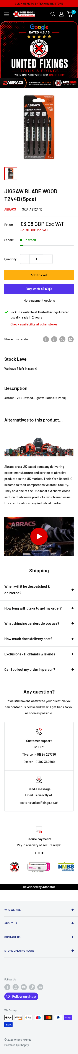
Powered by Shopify (16, 1045)
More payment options (39, 300)
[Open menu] (6, 14)
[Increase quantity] (47, 259)
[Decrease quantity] (24, 259)
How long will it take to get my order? (33, 608)
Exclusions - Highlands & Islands (29, 654)
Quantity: (11, 259)
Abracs (10, 209)
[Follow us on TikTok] (32, 987)
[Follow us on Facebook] (7, 987)
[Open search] (52, 14)
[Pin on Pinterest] (54, 339)
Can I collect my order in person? (29, 669)
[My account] (61, 14)
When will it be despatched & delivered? (27, 589)
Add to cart (39, 275)
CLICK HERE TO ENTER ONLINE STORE (39, 3)
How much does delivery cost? (28, 638)
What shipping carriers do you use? (31, 623)
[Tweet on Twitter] (62, 339)
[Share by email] (71, 339)
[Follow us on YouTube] (24, 987)
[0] (70, 14)
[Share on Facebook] (46, 339)
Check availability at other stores (33, 324)
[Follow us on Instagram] (16, 987)
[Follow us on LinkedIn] (40, 987)
